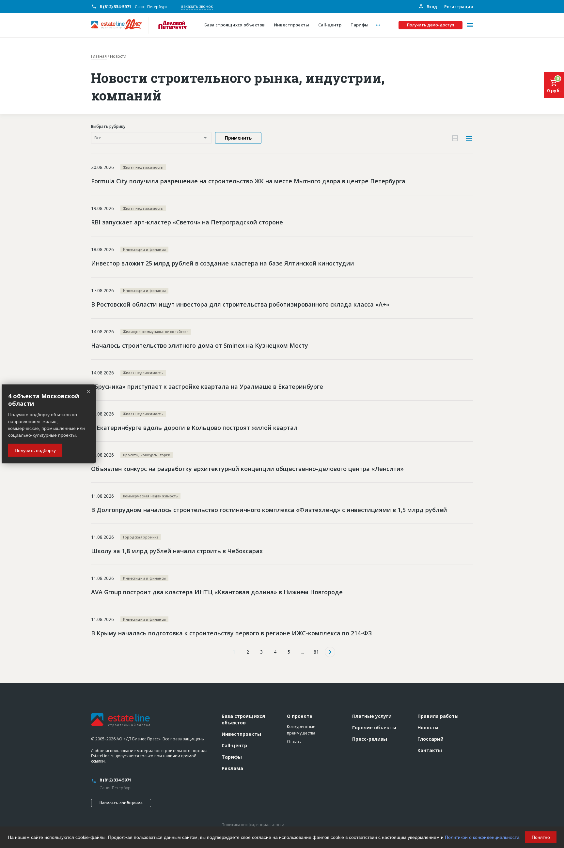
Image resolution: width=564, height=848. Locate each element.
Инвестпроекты (241, 734)
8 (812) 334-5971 (115, 6)
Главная (99, 56)
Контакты (429, 750)
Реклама (232, 768)
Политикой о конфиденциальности (482, 837)
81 (316, 652)
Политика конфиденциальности (253, 824)
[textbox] (151, 138)
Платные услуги (372, 716)
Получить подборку (35, 450)
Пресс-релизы (369, 739)
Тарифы (232, 757)
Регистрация (458, 6)
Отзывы (294, 741)
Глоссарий (430, 739)
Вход (431, 6)
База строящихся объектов (243, 719)
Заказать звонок (197, 6)
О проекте (299, 716)
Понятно (541, 837)
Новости (427, 727)
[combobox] (151, 138)
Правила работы (438, 716)
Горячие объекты (374, 727)
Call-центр (234, 745)
